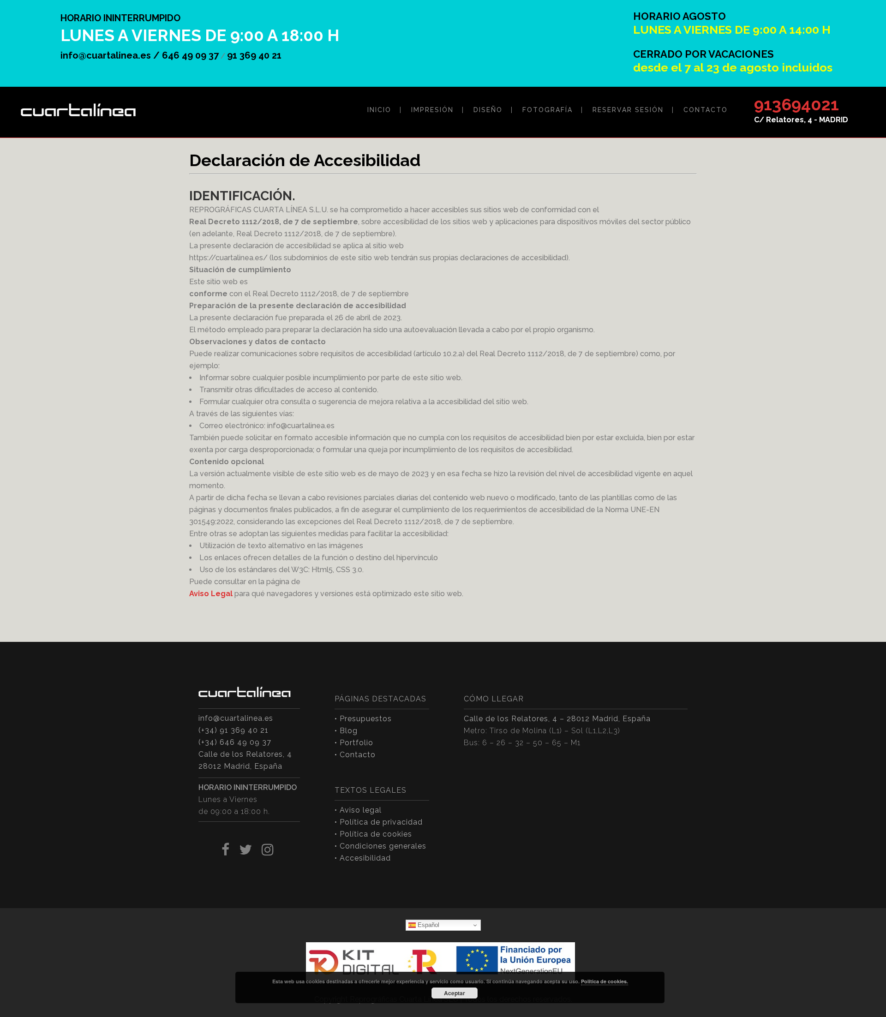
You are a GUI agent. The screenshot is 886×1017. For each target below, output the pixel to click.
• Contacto (355, 754)
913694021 (796, 104)
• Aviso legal (358, 810)
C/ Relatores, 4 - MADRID (801, 119)
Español (427, 924)
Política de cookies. (604, 981)
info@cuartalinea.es (235, 718)
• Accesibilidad (363, 858)
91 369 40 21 (254, 55)
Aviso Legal (211, 593)
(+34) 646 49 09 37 (234, 742)
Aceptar (454, 993)
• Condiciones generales (380, 846)
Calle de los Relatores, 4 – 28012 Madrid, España (557, 718)
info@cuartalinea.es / (111, 55)
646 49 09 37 (190, 55)
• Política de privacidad (379, 822)
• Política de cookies (373, 834)
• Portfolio (354, 742)
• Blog (346, 730)
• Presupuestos (363, 718)
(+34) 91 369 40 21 (233, 730)
